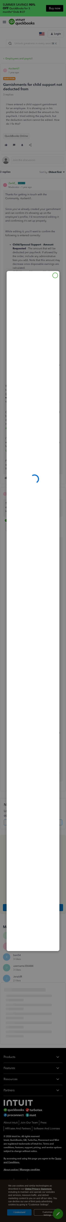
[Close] (55, 275)
